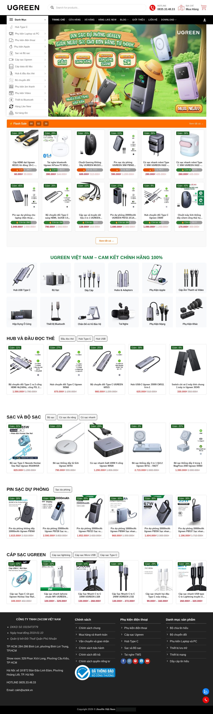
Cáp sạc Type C (108, 551)
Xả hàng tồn (21, 113)
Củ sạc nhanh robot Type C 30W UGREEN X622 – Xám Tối (156, 164)
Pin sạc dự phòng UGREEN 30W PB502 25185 (123, 164)
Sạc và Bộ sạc (22, 53)
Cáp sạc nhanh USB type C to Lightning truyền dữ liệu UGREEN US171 (191, 591)
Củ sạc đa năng (67, 413)
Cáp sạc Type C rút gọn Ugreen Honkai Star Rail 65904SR (21, 591)
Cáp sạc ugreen (26, 550)
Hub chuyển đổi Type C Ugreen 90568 (66, 383)
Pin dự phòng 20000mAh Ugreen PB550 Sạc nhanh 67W (157, 526)
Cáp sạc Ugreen (23, 59)
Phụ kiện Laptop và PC (27, 33)
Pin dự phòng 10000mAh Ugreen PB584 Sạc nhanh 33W (123, 526)
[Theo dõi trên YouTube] (147, 657)
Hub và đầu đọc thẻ (31, 335)
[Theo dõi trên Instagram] (129, 657)
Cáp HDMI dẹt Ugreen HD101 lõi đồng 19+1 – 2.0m (23, 164)
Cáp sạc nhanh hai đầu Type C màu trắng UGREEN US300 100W (157, 591)
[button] (203, 7)
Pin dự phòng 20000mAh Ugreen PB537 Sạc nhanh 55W (191, 526)
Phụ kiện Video (23, 93)
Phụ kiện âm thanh (25, 86)
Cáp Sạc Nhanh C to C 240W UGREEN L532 (123, 591)
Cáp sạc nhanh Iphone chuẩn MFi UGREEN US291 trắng (55, 591)
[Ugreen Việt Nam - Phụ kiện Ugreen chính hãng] (23, 7)
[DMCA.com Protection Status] (126, 705)
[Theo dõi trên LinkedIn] (141, 657)
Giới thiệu (138, 19)
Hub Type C (21, 27)
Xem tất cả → (196, 123)
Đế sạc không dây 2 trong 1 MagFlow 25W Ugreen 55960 (188, 460)
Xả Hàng (90, 19)
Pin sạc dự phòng (28, 485)
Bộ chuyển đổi (22, 80)
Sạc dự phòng (62, 485)
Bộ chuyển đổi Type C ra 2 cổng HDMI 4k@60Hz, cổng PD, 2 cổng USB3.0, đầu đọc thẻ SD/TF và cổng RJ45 (25, 383)
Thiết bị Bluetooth (24, 99)
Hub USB (101, 336)
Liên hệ (152, 19)
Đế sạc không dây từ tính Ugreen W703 (66, 460)
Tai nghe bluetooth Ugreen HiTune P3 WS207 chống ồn (57, 164)
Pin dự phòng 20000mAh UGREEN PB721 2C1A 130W (123, 215)
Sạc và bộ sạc (24, 413)
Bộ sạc (50, 413)
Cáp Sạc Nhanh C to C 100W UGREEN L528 (89, 591)
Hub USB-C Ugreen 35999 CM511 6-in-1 (147, 383)
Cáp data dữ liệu (23, 66)
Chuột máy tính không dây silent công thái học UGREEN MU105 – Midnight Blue (189, 215)
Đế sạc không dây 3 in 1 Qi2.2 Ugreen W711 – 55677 (147, 460)
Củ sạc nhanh (88, 413)
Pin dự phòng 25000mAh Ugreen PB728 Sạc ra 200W (55, 526)
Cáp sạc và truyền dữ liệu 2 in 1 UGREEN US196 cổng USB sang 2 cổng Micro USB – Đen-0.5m (90, 215)
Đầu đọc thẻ (67, 336)
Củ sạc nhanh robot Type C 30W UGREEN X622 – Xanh (189, 164)
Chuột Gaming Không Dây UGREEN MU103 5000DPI (90, 164)
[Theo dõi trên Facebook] (123, 657)
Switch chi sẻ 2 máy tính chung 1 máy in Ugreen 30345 (188, 383)
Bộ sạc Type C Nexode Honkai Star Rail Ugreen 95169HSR (25, 460)
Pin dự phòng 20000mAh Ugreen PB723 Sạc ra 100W (89, 526)
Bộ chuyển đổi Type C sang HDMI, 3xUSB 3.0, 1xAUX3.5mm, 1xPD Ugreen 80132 (57, 215)
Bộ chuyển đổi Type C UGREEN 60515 (106, 383)
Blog (123, 19)
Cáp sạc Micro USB (85, 551)
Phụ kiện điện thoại (25, 40)
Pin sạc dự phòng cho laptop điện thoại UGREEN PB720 (23, 215)
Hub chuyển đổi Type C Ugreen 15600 (156, 215)
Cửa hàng (75, 19)
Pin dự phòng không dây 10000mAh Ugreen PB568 (22, 526)
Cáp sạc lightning (61, 551)
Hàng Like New (23, 106)
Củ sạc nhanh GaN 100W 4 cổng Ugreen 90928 (106, 460)
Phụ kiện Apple (22, 46)
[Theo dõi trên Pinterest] (135, 657)
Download (167, 19)
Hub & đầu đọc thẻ (25, 73)
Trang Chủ (58, 19)
